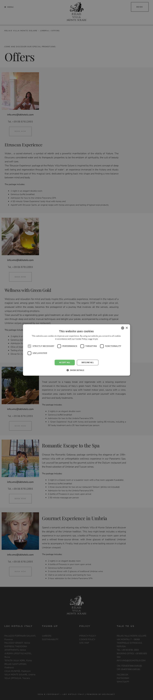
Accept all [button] (64, 362)
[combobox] (122, 328)
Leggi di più (93, 339)
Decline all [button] (88, 362)
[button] (76, 370)
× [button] (127, 328)
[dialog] (76, 350)
